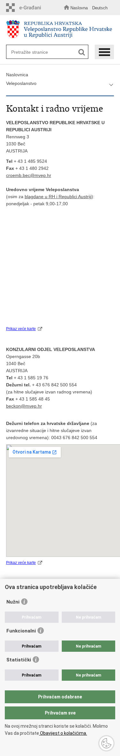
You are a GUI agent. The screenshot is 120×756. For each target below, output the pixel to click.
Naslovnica (17, 74)
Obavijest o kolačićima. (63, 733)
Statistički (18, 660)
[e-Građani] (25, 7)
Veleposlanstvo (21, 83)
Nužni (13, 602)
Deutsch (100, 7)
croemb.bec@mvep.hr (28, 175)
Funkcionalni (21, 631)
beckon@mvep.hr (24, 406)
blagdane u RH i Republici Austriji (58, 196)
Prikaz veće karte (21, 329)
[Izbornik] (104, 52)
